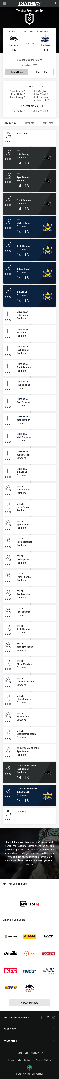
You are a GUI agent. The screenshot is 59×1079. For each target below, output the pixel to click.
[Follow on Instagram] (53, 1017)
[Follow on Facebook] (42, 1017)
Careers (11, 1060)
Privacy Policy (37, 1052)
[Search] (54, 3)
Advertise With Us (43, 1060)
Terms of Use (22, 1052)
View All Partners (29, 1002)
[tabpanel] (29, 477)
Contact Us (28, 1060)
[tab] (9, 122)
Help (19, 1060)
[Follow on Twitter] (48, 1017)
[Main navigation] (4, 3)
